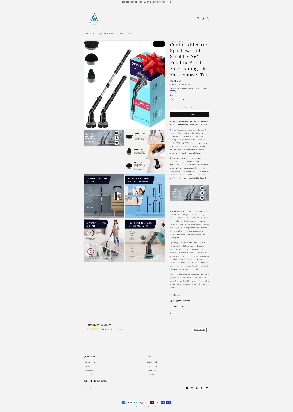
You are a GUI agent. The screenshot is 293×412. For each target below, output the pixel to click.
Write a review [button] (199, 330)
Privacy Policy (89, 366)
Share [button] (175, 313)
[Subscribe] (122, 387)
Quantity (173, 95)
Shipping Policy (89, 362)
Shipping (173, 84)
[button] (107, 33)
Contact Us (88, 374)
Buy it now (189, 114)
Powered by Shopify (153, 407)
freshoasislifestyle (143, 407)
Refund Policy (89, 370)
